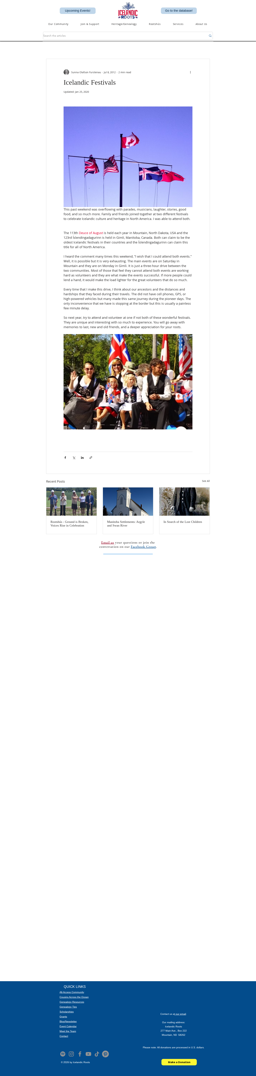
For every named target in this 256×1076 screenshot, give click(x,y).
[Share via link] (90, 457)
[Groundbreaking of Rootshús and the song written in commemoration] (71, 501)
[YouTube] (88, 1054)
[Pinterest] (105, 1054)
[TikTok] (97, 1054)
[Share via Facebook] (65, 457)
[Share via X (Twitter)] (73, 457)
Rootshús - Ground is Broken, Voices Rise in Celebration (69, 523)
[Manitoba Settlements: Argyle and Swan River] (128, 501)
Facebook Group (143, 547)
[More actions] (190, 72)
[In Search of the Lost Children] (184, 501)
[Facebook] (79, 1054)
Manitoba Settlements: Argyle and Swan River (126, 523)
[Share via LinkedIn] (82, 457)
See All (206, 481)
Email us (107, 542)
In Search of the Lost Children (183, 522)
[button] (124, 24)
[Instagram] (71, 1054)
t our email (180, 1014)
